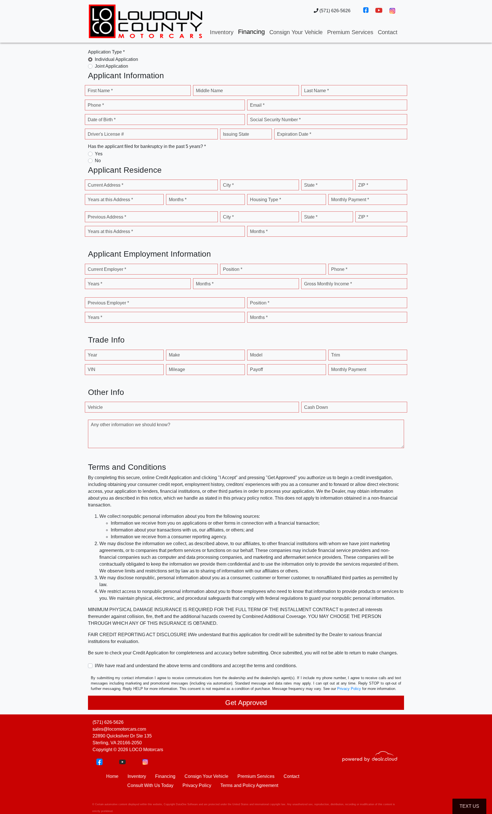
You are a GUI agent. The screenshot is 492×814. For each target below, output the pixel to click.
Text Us (469, 806)
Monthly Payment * (350, 199)
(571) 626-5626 (334, 10)
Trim (335, 355)
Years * (95, 283)
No (98, 160)
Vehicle (95, 407)
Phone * (96, 105)
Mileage (177, 369)
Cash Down (316, 407)
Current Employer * (107, 269)
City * (228, 185)
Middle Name (209, 90)
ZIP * (363, 185)
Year (92, 355)
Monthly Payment (348, 369)
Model (256, 355)
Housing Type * (265, 199)
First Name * (100, 90)
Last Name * (316, 90)
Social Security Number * (275, 119)
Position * (232, 269)
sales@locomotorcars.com (119, 729)
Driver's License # (106, 134)
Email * (257, 105)
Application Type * (106, 52)
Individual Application (116, 59)
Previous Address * (107, 217)
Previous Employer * (108, 302)
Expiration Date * (294, 134)
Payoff (256, 369)
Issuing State (236, 134)
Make (174, 355)
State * (310, 185)
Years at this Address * (110, 199)
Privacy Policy (349, 689)
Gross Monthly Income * (328, 283)
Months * (177, 199)
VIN (91, 369)
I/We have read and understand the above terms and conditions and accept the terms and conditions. (196, 665)
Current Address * (105, 185)
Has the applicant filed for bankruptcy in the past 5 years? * (147, 146)
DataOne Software (187, 804)
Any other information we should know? (130, 424)
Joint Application (111, 66)
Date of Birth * (102, 119)
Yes (98, 153)
